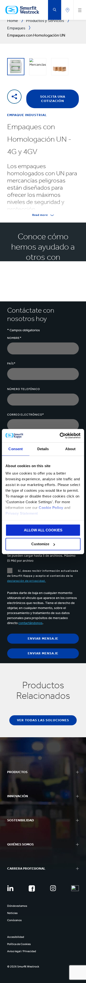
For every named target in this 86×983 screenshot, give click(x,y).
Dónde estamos (17, 906)
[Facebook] (32, 888)
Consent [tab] (15, 449)
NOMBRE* (14, 338)
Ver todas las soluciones (43, 720)
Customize (40, 544)
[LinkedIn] (10, 888)
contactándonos (30, 623)
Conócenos (14, 920)
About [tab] (70, 449)
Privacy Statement (21, 513)
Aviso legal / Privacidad (21, 951)
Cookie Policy (51, 508)
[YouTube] (75, 888)
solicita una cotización (52, 99)
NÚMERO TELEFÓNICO (23, 389)
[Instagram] (53, 888)
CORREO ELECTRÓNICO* (25, 414)
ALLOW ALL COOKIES (43, 530)
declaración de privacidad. (26, 580)
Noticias (12, 913)
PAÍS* (11, 363)
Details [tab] (43, 449)
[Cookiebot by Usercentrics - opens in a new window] (61, 436)
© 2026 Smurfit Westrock (23, 966)
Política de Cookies (19, 944)
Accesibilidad (15, 937)
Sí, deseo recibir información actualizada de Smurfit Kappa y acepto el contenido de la (42, 575)
